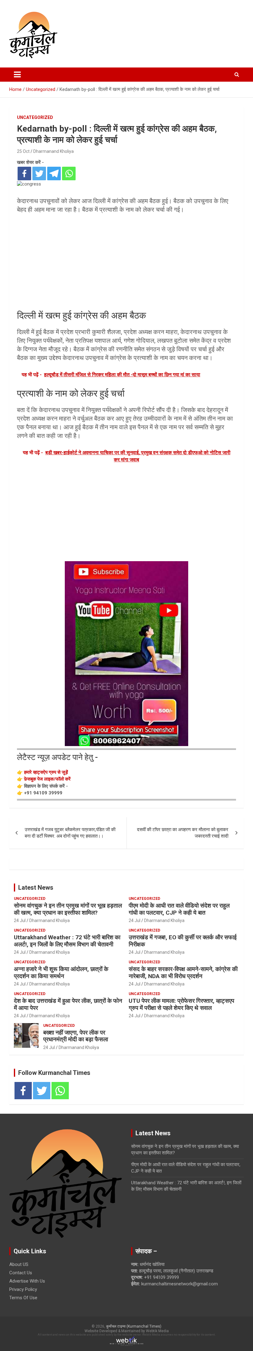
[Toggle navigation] (17, 74)
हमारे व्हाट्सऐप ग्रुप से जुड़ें (46, 772)
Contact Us (20, 1272)
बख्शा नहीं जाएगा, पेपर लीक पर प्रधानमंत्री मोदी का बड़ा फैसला (75, 1036)
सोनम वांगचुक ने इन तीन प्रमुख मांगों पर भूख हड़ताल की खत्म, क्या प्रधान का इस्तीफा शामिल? (68, 909)
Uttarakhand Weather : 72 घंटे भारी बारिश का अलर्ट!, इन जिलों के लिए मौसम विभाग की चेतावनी (67, 941)
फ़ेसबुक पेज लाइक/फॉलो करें (47, 779)
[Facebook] (24, 173)
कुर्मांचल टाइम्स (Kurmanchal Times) (133, 1326)
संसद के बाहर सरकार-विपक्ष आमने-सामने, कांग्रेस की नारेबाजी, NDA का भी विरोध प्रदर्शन (183, 972)
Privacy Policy (23, 1289)
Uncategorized (35, 117)
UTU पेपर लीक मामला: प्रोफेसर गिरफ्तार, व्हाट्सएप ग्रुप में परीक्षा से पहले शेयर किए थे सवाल (181, 1004)
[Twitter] (39, 173)
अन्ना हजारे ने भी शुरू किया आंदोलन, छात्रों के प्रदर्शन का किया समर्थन (61, 972)
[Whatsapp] (69, 173)
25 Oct (23, 151)
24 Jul (20, 920)
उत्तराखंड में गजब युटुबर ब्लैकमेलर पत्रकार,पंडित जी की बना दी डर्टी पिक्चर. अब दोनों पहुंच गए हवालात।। (70, 833)
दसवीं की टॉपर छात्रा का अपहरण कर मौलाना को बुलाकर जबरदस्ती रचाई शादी (182, 833)
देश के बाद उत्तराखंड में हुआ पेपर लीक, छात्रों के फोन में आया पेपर (68, 1004)
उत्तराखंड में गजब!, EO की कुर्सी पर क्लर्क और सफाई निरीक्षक (183, 941)
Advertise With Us (27, 1281)
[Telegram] (54, 173)
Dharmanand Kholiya (53, 151)
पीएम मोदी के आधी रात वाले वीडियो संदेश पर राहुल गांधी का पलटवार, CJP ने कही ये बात (179, 909)
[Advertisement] (126, 261)
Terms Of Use (23, 1297)
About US (18, 1264)
